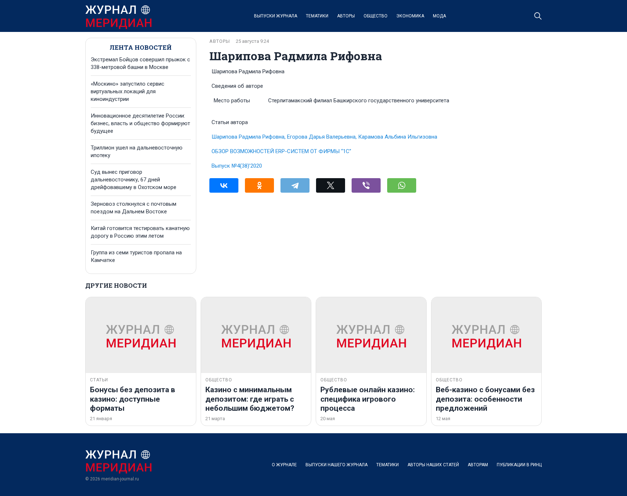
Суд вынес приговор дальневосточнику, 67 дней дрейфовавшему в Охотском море (133, 179)
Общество (376, 16)
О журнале (284, 464)
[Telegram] (295, 185)
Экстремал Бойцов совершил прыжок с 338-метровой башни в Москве (140, 63)
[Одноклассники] (259, 185)
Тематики (317, 16)
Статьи (99, 379)
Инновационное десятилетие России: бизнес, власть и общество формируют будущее (140, 123)
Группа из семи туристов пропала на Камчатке (136, 256)
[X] (330, 185)
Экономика (410, 16)
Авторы (346, 16)
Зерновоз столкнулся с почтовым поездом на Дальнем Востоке (133, 208)
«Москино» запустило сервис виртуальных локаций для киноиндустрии (127, 91)
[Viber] (366, 185)
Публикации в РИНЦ (519, 464)
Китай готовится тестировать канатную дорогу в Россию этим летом (140, 232)
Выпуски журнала (275, 16)
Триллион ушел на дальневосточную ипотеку (137, 151)
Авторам (478, 464)
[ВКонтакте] (223, 185)
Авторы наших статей (433, 464)
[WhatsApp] (401, 185)
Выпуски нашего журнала (337, 464)
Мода (439, 16)
